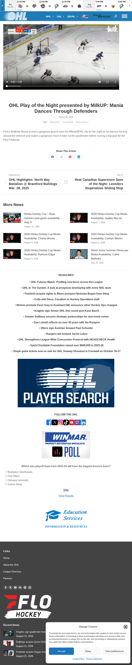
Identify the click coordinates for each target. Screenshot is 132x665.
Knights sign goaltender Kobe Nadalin (35, 631)
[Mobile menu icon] (124, 16)
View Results (66, 495)
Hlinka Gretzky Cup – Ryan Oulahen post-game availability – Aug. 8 (43, 218)
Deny (88, 651)
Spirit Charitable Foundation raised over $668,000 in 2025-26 (67, 345)
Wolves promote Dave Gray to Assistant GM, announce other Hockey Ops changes (66, 305)
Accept (61, 651)
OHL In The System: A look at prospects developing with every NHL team (67, 287)
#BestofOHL (55, 122)
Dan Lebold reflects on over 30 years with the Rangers (67, 322)
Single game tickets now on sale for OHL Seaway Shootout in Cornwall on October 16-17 (67, 351)
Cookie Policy (79, 659)
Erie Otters (14, 476)
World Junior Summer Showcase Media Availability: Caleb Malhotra (109, 254)
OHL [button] (59, 16)
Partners (7, 578)
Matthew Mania (82, 122)
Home (6, 558)
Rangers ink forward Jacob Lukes (66, 333)
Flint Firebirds (67, 122)
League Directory (12, 571)
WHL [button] (49, 16)
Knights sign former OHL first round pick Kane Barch (66, 310)
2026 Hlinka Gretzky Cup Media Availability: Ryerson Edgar (42, 252)
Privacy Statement (94, 659)
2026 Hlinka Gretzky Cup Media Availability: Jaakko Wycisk (109, 216)
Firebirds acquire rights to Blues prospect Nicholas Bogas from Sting (67, 293)
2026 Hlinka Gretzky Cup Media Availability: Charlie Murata (42, 236)
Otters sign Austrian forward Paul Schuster (67, 328)
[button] (125, 626)
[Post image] (12, 218)
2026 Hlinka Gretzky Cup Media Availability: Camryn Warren (109, 236)
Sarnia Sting (15, 484)
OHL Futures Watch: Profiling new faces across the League (67, 282)
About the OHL (11, 564)
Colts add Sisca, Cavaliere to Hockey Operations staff (66, 299)
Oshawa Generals (18, 480)
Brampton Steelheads (20, 472)
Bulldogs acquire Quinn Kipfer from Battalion (39, 641)
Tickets (20, 10)
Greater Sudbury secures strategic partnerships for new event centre (67, 316)
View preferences (114, 651)
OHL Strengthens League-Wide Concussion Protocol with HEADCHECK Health (67, 339)
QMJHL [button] (71, 16)
